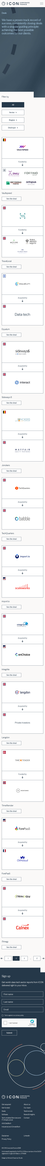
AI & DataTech (6, 1123)
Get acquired (6, 1104)
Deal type (12, 128)
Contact (27, 1118)
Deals (4, 1111)
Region (12, 120)
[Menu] (41, 3)
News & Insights (29, 1114)
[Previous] (2, 958)
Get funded (6, 1108)
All (13, 105)
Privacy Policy (6, 1139)
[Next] (43, 958)
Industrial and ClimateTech (11, 1127)
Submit (9, 1033)
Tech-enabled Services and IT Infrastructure (11, 1119)
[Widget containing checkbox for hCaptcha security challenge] (19, 1022)
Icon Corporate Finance (15, 3)
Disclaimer (5, 1136)
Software (5, 1114)
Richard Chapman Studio (15, 1158)
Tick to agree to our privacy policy (14, 1015)
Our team (27, 1108)
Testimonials (28, 1111)
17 (37, 958)
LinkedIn (27, 1136)
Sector (12, 112)
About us (27, 1104)
